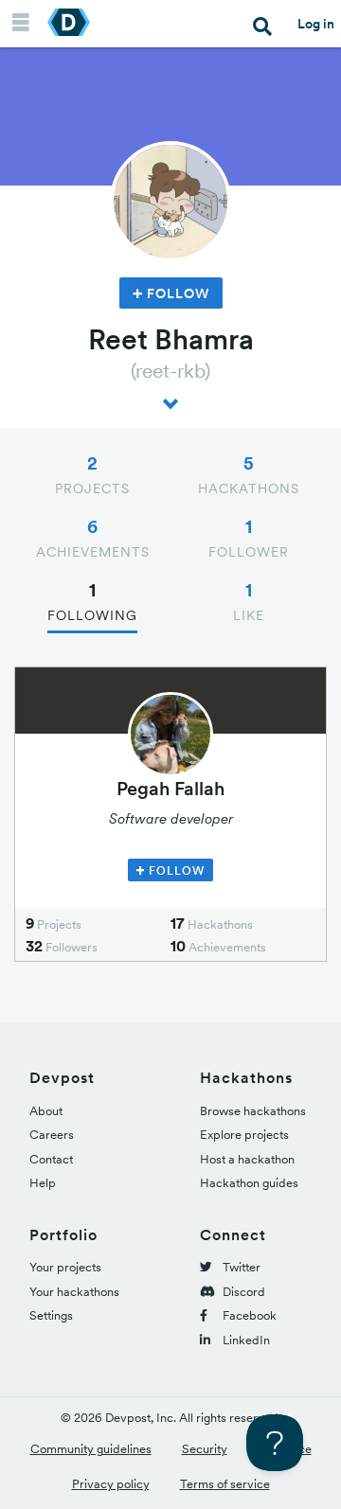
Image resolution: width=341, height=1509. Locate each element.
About (46, 1111)
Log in (315, 23)
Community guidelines (91, 1449)
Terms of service (225, 1484)
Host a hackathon (247, 1159)
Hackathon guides (249, 1183)
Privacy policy (111, 1484)
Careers (51, 1135)
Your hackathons (74, 1292)
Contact (51, 1159)
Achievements (93, 537)
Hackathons (248, 474)
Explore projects (244, 1135)
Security (204, 1449)
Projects (92, 474)
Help (42, 1183)
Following (92, 601)
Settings (51, 1315)
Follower (248, 537)
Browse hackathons (253, 1111)
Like (248, 601)
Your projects (65, 1267)
